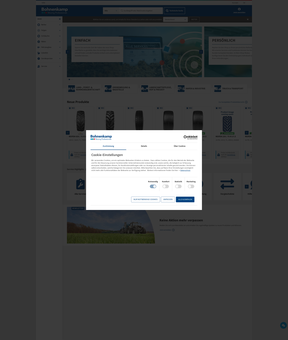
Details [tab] (144, 146)
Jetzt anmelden (165, 230)
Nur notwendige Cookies (146, 199)
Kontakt (235, 3)
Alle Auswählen (185, 199)
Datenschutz (185, 170)
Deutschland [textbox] (169, 19)
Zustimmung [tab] (108, 146)
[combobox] (111, 10)
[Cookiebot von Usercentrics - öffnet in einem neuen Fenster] (187, 137)
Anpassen (168, 199)
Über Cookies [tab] (180, 146)
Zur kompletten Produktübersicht (231, 102)
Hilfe (43, 3)
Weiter (194, 19)
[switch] (165, 186)
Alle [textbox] (106, 10)
